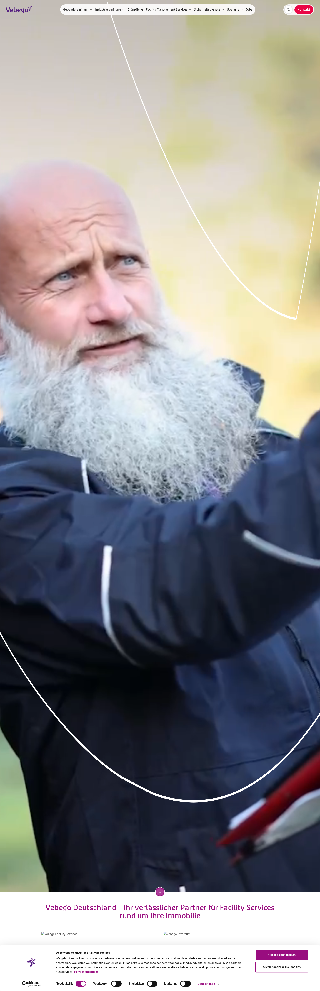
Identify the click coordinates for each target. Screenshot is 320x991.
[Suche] (288, 9)
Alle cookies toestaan (282, 954)
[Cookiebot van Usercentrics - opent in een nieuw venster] (31, 984)
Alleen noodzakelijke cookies (282, 966)
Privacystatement (86, 971)
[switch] (116, 984)
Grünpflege (135, 9)
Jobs (249, 9)
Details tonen (206, 983)
